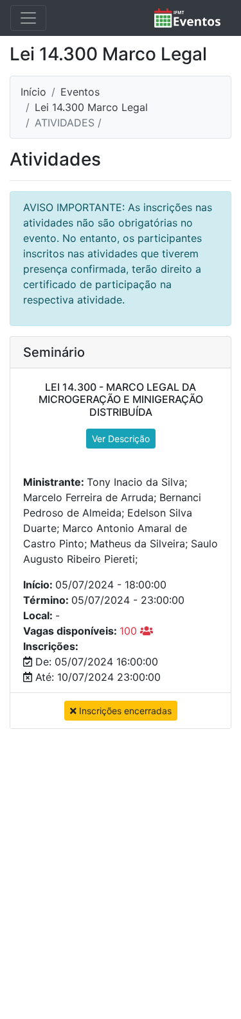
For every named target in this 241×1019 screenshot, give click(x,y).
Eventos (80, 91)
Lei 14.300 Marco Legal (91, 107)
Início (33, 91)
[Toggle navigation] (28, 18)
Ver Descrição (121, 438)
